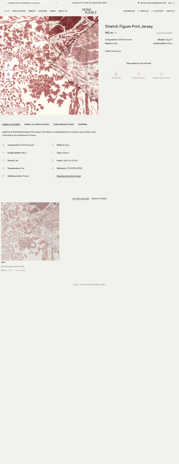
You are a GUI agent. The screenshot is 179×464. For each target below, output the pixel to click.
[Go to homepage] (89, 11)
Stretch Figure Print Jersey (93, 285)
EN (169, 3)
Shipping (82, 124)
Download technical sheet (69, 176)
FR (173, 3)
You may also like (80, 199)
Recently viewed (99, 199)
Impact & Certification (36, 124)
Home (75, 285)
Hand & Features (11, 124)
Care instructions (63, 124)
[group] (8, 56)
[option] (49, 65)
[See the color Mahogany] (3, 262)
